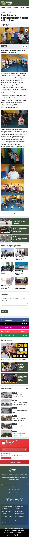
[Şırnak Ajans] (7, 2)
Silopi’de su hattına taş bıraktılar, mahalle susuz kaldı (7, 287)
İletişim (21, 528)
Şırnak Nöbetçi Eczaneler (7, 507)
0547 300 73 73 (15, 490)
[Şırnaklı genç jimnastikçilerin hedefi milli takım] (14, 35)
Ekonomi (15, 7)
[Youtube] (16, 499)
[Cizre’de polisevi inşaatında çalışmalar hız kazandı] (21, 252)
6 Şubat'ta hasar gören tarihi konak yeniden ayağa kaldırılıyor (19, 396)
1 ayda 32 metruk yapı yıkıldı (19, 427)
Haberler (3, 12)
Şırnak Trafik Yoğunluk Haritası (19, 512)
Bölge (3, 7)
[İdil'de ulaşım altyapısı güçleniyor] (7, 252)
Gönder (4, 311)
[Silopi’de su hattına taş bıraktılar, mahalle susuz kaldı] (7, 281)
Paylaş (4, 46)
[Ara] (24, 3)
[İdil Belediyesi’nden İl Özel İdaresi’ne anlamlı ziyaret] (7, 265)
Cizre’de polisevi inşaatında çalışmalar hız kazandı (21, 258)
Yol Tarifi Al (16, 458)
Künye (7, 528)
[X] (10, 499)
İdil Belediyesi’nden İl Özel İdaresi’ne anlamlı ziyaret (7, 272)
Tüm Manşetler (21, 516)
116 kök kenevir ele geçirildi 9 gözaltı (19, 434)
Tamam (19, 535)
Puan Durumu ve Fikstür (7, 517)
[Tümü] (27, 388)
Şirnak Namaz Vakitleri (6, 512)
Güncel (9, 7)
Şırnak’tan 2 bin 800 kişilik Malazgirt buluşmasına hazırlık (20, 287)
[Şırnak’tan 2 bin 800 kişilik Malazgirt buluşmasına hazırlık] (21, 281)
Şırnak (22, 7)
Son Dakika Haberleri (6, 521)
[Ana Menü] (26, 3)
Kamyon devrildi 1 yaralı (19, 411)
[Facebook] (7, 499)
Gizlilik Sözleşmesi (14, 528)
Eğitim (14, 400)
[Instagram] (13, 499)
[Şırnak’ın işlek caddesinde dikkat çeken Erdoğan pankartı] (21, 265)
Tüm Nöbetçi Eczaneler (15, 462)
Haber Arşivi (20, 521)
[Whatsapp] (18, 499)
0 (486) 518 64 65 (7, 458)
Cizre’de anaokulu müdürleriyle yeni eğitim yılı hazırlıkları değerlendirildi (19, 404)
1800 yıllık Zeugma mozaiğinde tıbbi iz (19, 419)
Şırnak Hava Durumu (19, 507)
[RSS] (21, 499)
